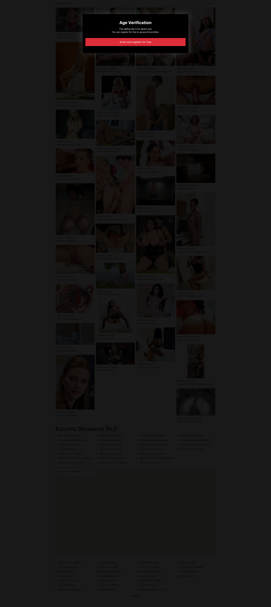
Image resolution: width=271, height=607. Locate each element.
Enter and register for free (135, 42)
